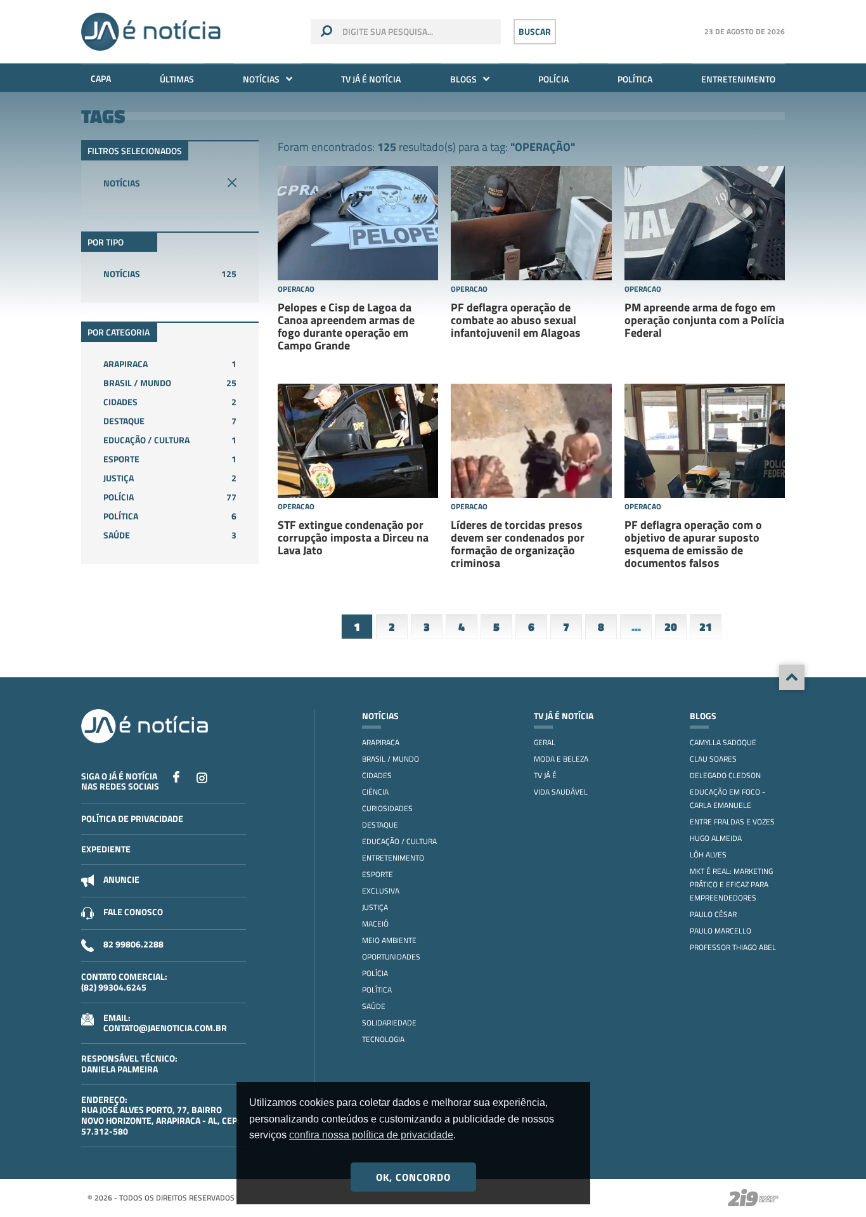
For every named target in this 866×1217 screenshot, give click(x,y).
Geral (544, 742)
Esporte (169, 458)
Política (634, 79)
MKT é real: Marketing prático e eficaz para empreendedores (731, 884)
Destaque (169, 420)
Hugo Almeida (716, 838)
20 (670, 626)
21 (705, 626)
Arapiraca (169, 363)
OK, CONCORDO (413, 1177)
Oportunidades (391, 957)
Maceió (375, 924)
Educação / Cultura (169, 439)
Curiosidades (387, 808)
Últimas (177, 79)
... (636, 626)
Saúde (169, 535)
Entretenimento (738, 79)
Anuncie (121, 879)
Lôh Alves (708, 855)
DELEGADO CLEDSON (725, 775)
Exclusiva (380, 891)
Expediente (106, 849)
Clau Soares (713, 759)
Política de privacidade (132, 818)
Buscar (535, 31)
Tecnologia (383, 1039)
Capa (101, 78)
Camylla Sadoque (723, 742)
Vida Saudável (561, 792)
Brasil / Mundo (169, 382)
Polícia (553, 79)
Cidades (169, 401)
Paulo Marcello (720, 931)
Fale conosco (133, 911)
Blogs (463, 79)
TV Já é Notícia (371, 79)
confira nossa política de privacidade (371, 1134)
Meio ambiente (389, 940)
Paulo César (713, 914)
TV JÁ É (545, 775)
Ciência (375, 792)
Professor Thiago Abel (733, 947)
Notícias (261, 79)
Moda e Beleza (561, 759)
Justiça (169, 478)
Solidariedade (389, 1023)
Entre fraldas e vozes (732, 822)
